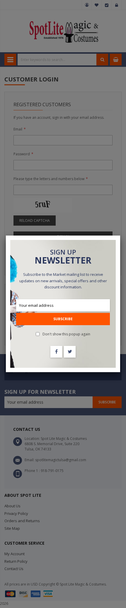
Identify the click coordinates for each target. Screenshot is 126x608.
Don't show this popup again (66, 334)
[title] (56, 352)
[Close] (120, 235)
